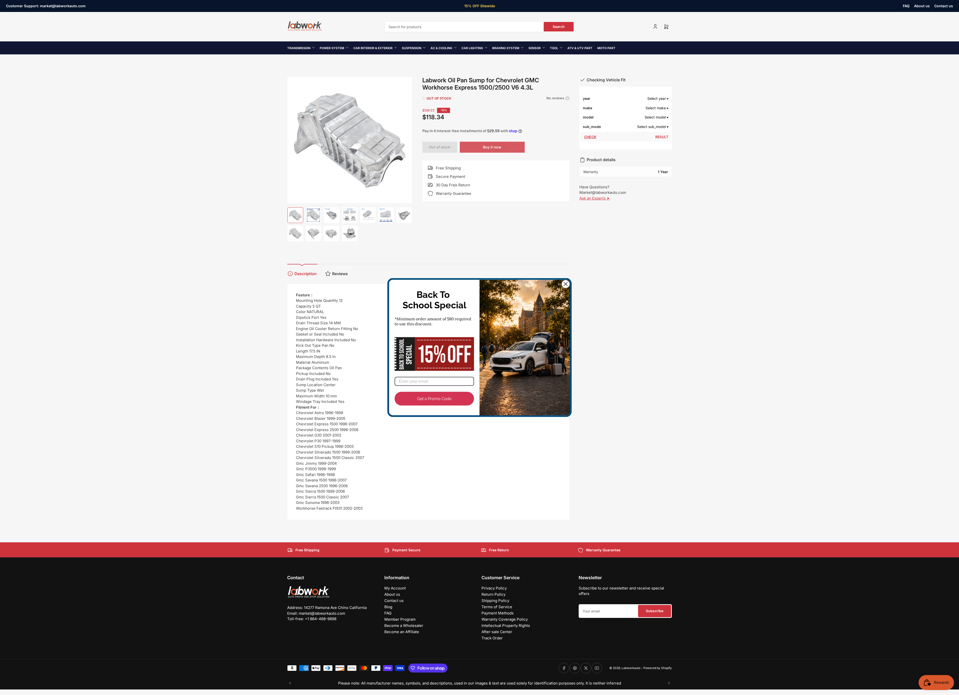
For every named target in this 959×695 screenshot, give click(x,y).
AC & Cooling (441, 48)
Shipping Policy (495, 600)
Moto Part (606, 48)
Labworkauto (631, 668)
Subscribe (654, 611)
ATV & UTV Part (579, 48)
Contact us (943, 6)
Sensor (534, 48)
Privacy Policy (494, 588)
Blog (388, 606)
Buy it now (492, 147)
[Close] (566, 284)
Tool (554, 48)
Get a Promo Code (434, 398)
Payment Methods (497, 613)
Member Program (400, 619)
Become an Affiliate (401, 631)
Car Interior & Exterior (373, 48)
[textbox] (635, 98)
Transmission (298, 48)
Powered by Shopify (657, 668)
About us (922, 6)
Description (305, 273)
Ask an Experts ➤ (594, 198)
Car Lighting (472, 48)
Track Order (492, 638)
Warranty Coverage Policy (504, 619)
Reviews (340, 273)
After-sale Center (496, 631)
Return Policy (493, 594)
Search (559, 26)
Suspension (411, 48)
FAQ (906, 6)
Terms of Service (496, 606)
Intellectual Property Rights (505, 625)
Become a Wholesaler (403, 625)
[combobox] (479, 26)
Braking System (505, 48)
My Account (395, 588)
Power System (332, 48)
